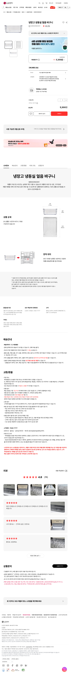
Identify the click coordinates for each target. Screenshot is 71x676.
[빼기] (59, 100)
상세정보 (6, 165)
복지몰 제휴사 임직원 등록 (18, 617)
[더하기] (66, 100)
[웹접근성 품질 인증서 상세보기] (23, 670)
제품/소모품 (8, 7)
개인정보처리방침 (26, 615)
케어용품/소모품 (16, 12)
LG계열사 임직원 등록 (6, 617)
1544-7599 (21, 631)
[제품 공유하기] (67, 22)
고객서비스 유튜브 (6, 659)
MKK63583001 (35, 26)
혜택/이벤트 (28, 7)
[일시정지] (57, 145)
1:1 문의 (3, 627)
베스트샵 (40, 7)
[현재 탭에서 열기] (35, 143)
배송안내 (14, 165)
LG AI (45, 7)
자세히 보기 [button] (39, 60)
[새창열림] (61, 7)
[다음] (68, 7)
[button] (39, 3)
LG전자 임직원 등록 (62, 615)
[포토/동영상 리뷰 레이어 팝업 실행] (9, 490)
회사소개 (51, 3)
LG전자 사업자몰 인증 (30, 617)
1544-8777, (18, 635)
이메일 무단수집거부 (16, 615)
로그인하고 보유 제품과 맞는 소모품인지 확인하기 (45, 33)
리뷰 (32, 165)
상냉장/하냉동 (29, 12)
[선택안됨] (18, 45)
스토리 (34, 7)
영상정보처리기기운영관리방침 (50, 615)
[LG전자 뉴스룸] (17, 665)
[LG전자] (8, 3)
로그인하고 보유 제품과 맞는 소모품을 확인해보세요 (24, 601)
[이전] (2, 7)
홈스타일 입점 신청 (52, 617)
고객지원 (21, 7)
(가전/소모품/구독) (22, 629)
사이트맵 (4, 615)
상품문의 (41, 165)
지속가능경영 (58, 3)
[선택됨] (8, 45)
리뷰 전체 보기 (34, 556)
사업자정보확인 (29, 646)
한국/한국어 (4, 661)
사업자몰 (66, 3)
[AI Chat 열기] (64, 669)
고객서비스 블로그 (15, 659)
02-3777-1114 (14, 625)
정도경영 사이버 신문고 (42, 617)
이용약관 (9, 615)
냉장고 (23, 12)
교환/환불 (23, 165)
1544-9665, (23, 633)
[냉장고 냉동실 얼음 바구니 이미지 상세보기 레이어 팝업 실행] (13, 29)
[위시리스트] (63, 22)
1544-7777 (36, 633)
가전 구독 (15, 7)
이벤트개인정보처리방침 (37, 615)
